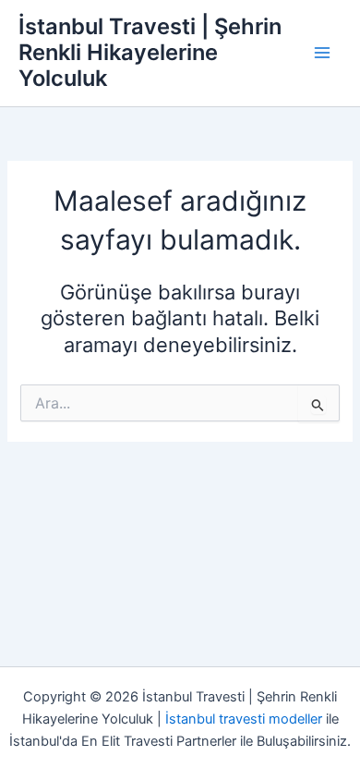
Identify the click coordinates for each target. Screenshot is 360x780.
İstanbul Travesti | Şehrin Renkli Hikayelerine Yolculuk (150, 52)
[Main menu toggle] (322, 52)
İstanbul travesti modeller (243, 719)
